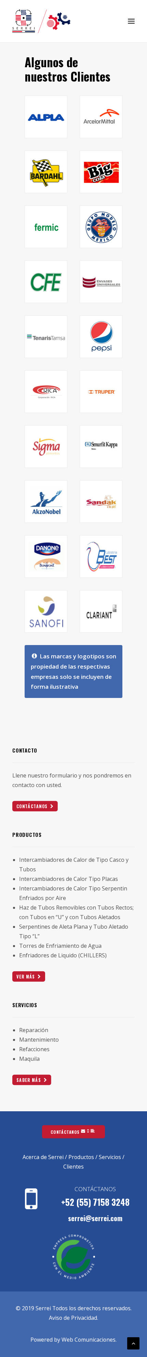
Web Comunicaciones (89, 1339)
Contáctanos (32, 806)
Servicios (110, 1157)
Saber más (28, 1079)
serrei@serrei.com (95, 1218)
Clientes (73, 1166)
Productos (81, 1157)
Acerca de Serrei (43, 1157)
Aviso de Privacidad (73, 1318)
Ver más (25, 976)
